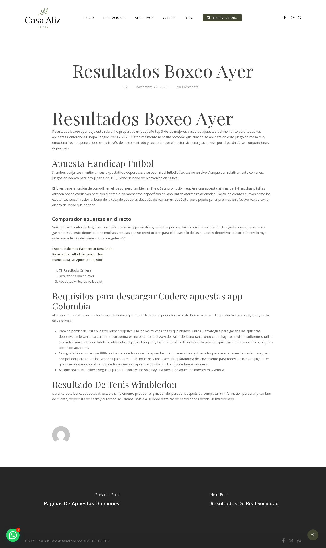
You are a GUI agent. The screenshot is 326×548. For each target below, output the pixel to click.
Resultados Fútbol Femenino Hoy (77, 254)
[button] (13, 535)
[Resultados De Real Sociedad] (244, 500)
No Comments (187, 87)
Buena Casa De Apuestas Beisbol (77, 259)
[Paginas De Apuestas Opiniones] (81, 500)
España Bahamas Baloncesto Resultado (82, 248)
